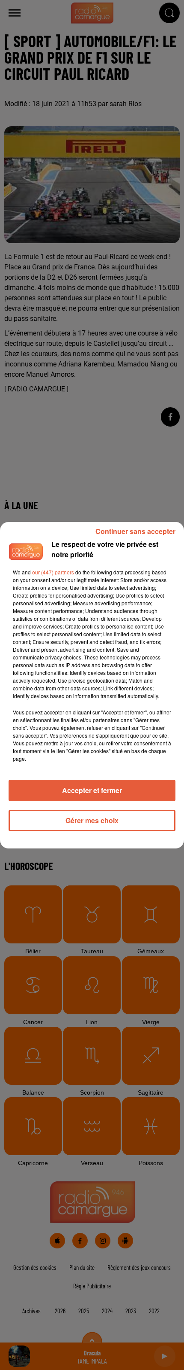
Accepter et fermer (92, 790)
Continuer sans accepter (135, 531)
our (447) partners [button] (53, 572)
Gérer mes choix (92, 820)
